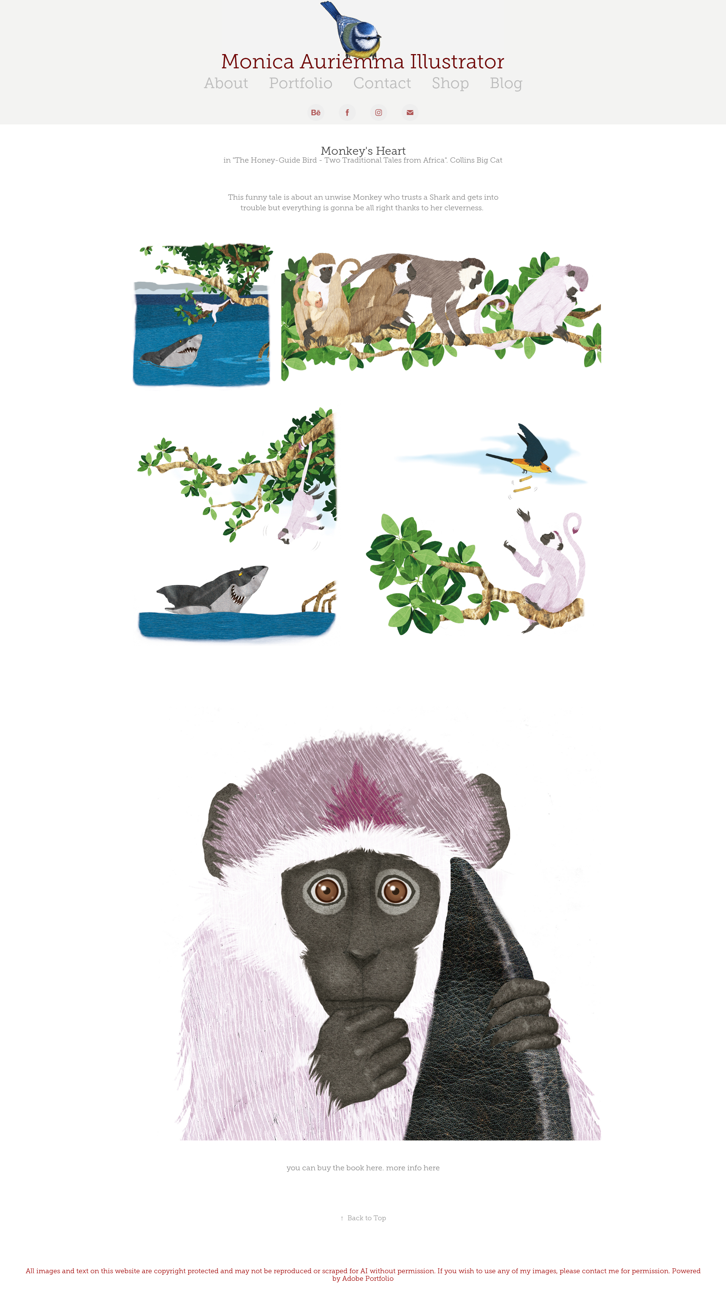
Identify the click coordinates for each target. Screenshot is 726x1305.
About (226, 83)
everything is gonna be (323, 208)
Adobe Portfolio (368, 1278)
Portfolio (301, 83)
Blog (506, 83)
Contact (382, 83)
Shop (450, 83)
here (374, 1168)
